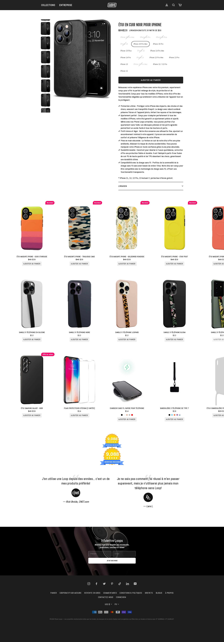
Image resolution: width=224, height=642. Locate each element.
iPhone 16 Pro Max (127, 37)
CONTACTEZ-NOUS (105, 597)
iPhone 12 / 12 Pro (160, 64)
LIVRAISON (122, 186)
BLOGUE (159, 592)
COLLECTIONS (48, 5)
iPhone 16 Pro (145, 37)
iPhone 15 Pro (158, 44)
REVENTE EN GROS (92, 592)
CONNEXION (121, 597)
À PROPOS (169, 592)
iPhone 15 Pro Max (140, 44)
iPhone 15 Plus (126, 50)
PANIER (53, 592)
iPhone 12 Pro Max (140, 64)
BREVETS (149, 592)
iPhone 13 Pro (174, 57)
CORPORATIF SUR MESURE (71, 592)
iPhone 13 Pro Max (156, 57)
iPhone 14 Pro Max (157, 50)
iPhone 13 (124, 64)
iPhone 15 (141, 50)
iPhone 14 (140, 57)
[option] (81, 59)
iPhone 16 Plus (161, 37)
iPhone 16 (124, 44)
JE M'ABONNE (112, 560)
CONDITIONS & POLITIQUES (131, 592)
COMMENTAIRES (110, 592)
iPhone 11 (124, 71)
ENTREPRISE (65, 5)
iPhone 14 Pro (126, 57)
